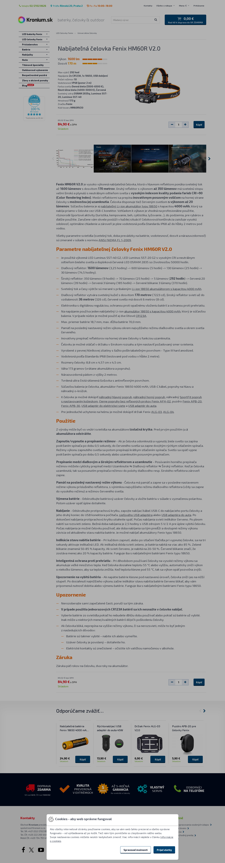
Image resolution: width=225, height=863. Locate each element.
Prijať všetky (164, 849)
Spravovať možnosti (136, 849)
